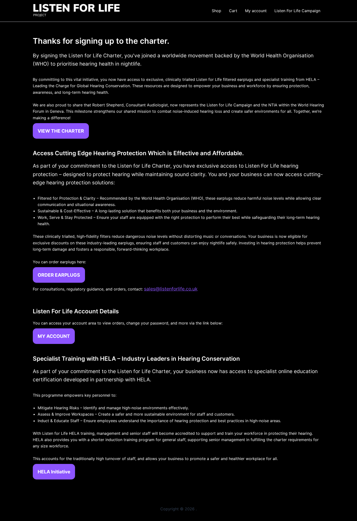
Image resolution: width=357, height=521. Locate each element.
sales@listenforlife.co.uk (170, 289)
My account (256, 10)
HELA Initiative (54, 472)
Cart (233, 10)
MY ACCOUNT (54, 336)
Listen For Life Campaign (297, 10)
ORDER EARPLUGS (59, 275)
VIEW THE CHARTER (61, 131)
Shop (216, 10)
